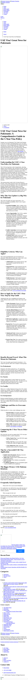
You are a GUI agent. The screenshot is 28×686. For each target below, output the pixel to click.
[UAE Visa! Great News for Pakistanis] (3, 530)
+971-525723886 (7, 670)
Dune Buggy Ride (7, 617)
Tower (4, 628)
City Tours (5, 648)
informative (6, 574)
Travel (4, 34)
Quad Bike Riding (7, 624)
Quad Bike (5, 11)
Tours (4, 7)
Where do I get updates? (8, 526)
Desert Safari (6, 610)
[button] (14, 485)
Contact (5, 14)
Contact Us (6, 661)
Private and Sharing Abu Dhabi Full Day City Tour (12, 558)
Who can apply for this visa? (9, 493)
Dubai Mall (6, 615)
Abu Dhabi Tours (7, 607)
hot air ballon (6, 620)
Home (4, 6)
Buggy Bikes (6, 10)
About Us (5, 657)
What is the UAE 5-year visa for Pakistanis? (13, 485)
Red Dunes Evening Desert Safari (14, 611)
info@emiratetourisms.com (9, 672)
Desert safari (6, 9)
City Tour (5, 12)
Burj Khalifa (20, 151)
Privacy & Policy (7, 660)
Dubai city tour (6, 614)
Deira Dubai (6, 667)
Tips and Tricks (6, 575)
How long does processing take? (10, 514)
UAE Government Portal (10, 527)
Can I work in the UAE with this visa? (11, 508)
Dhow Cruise (6, 612)
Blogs (4, 659)
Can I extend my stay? (8, 520)
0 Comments (6, 127)
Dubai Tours (6, 616)
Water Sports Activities (8, 630)
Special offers (6, 626)
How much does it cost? (8, 500)
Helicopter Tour (7, 619)
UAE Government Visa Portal (19, 290)
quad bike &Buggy (10, 623)
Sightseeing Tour (7, 625)
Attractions (5, 608)
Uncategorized (6, 629)
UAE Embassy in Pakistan (16, 426)
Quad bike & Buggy (8, 621)
